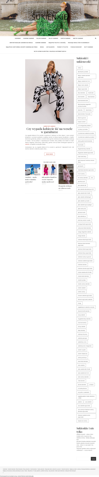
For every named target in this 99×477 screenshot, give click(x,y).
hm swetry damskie (83, 177)
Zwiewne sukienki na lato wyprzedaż (84, 416)
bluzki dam (91, 92)
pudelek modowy (76, 47)
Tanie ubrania (81, 380)
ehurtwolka (80, 145)
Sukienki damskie (28, 38)
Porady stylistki (62, 47)
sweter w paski (82, 349)
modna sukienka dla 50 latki (84, 272)
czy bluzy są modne (83, 129)
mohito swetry (81, 291)
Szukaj (93, 459)
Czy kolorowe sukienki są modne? (86, 137)
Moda (42, 47)
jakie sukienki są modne (84, 201)
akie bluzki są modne (83, 71)
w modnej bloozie (82, 388)
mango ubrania (81, 235)
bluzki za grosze (82, 117)
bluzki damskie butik (83, 100)
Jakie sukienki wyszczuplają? (85, 204)
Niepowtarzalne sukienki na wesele (21, 42)
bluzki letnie (89, 110)
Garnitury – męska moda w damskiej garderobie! (31, 179)
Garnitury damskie (49, 126)
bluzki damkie (81, 96)
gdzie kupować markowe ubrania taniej (86, 161)
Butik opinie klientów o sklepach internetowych (50, 51)
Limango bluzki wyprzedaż (84, 224)
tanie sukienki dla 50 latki (84, 369)
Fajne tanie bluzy (82, 156)
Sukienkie (18, 38)
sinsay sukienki (81, 326)
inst (92, 177)
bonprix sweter (82, 121)
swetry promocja (82, 357)
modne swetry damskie (84, 284)
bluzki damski (91, 96)
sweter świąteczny (82, 353)
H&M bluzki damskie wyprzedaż (86, 170)
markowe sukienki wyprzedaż (85, 260)
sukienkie (49, 16)
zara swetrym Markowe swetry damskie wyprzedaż (86, 410)
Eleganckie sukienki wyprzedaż (85, 152)
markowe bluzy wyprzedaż (84, 253)
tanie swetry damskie (83, 377)
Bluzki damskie (41, 38)
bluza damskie (81, 92)
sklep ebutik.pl (81, 330)
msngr (79, 303)
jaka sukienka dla (82, 185)
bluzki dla (80, 110)
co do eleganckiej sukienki (84, 125)
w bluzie (91, 384)
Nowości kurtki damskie (84, 311)
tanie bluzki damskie (83, 361)
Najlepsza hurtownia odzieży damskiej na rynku (22, 47)
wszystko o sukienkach (83, 392)
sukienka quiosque (82, 338)
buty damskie (88, 47)
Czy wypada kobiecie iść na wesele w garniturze (50, 130)
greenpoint (80, 166)
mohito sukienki (82, 287)
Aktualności (50, 47)
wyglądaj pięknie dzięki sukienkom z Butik (86, 397)
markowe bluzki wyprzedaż (84, 249)
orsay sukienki (81, 315)
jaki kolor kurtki (81, 212)
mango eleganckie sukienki (84, 232)
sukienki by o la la (82, 342)
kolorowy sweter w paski (84, 220)
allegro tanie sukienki (83, 85)
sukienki (27, 144)
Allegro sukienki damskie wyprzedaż (84, 76)
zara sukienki (88, 402)
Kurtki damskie (65, 38)
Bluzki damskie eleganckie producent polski (84, 105)
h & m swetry (81, 173)
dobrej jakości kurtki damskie (85, 141)
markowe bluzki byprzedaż (84, 239)
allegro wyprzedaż (82, 89)
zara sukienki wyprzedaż (84, 405)
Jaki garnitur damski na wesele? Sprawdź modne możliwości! (49, 179)
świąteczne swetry (82, 421)
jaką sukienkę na (82, 216)
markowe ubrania (82, 264)
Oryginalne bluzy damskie (84, 318)
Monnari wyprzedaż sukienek (85, 299)
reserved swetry (82, 322)
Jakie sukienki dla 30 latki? (84, 193)
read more (49, 154)
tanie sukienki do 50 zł (83, 373)
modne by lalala (82, 280)
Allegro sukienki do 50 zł (84, 81)
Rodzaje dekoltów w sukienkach (78, 42)
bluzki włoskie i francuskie (84, 114)
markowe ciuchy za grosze (84, 256)
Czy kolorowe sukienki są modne (86, 133)
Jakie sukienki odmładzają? (84, 197)
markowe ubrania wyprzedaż (85, 268)
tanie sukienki (81, 365)
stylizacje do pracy (82, 334)
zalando (80, 402)
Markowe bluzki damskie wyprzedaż (84, 244)
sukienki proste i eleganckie (84, 346)
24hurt (79, 67)
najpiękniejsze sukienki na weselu (86, 307)
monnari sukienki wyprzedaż (85, 295)
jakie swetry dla (82, 208)
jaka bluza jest (81, 181)
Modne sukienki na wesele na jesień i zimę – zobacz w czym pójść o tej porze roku (86, 444)
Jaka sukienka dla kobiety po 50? (86, 189)
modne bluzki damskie (83, 276)
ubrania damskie (82, 384)
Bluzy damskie (53, 38)
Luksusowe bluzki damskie (84, 228)
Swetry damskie (78, 38)
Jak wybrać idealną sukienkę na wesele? (86, 441)
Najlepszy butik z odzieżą (57, 42)
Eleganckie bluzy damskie (84, 148)
